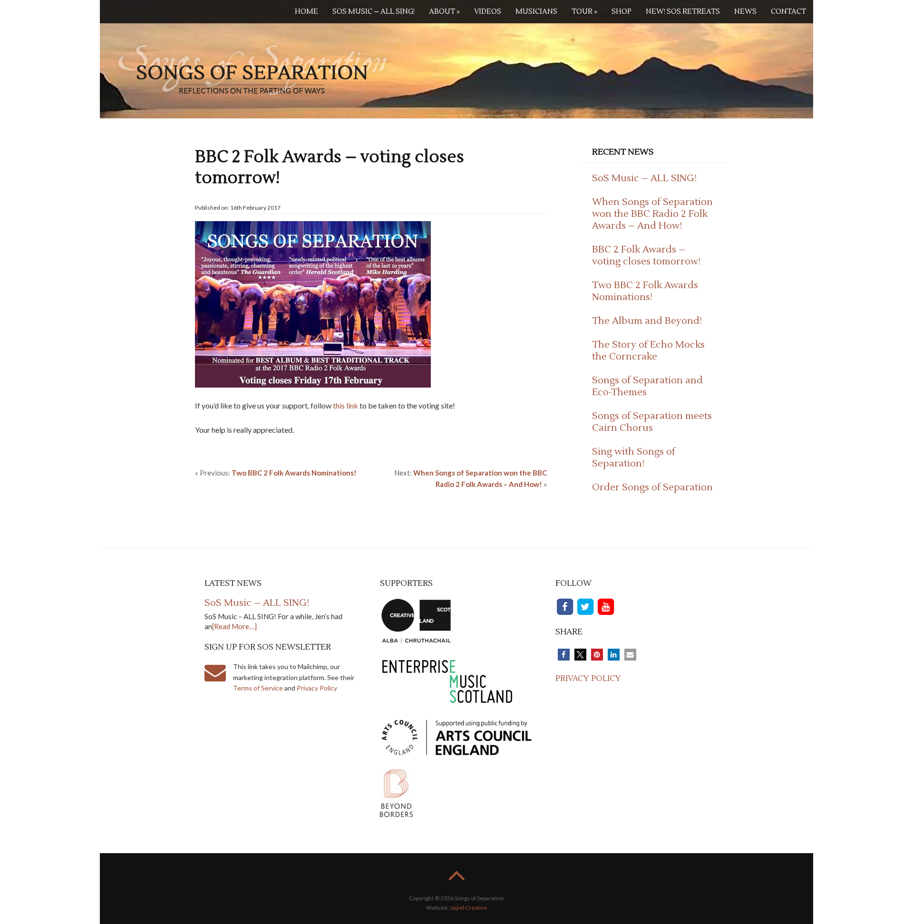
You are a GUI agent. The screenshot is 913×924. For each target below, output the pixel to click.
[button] (564, 655)
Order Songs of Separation (652, 487)
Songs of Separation (252, 68)
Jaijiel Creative (468, 907)
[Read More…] (234, 626)
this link (345, 405)
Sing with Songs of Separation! (633, 458)
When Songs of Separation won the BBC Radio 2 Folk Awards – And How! (652, 214)
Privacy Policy (317, 688)
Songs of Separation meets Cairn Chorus (652, 422)
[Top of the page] (456, 882)
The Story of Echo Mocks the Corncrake (648, 351)
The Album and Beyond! (647, 321)
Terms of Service (258, 688)
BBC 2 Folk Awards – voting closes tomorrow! (646, 255)
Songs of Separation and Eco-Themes (647, 386)
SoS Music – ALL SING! (644, 178)
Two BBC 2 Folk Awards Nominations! (645, 291)
